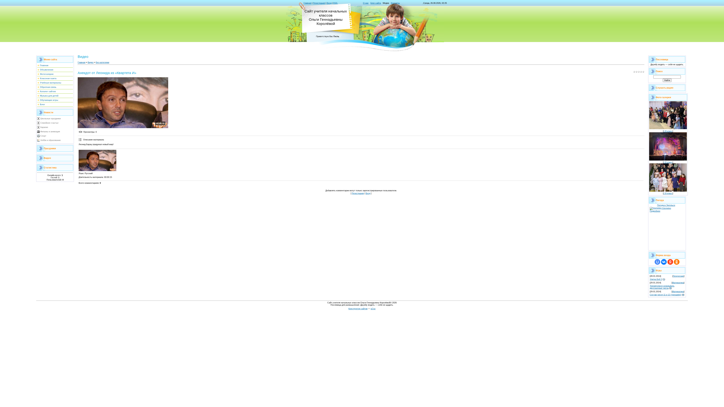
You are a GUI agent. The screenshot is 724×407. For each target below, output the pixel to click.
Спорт (43, 136)
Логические (678, 276)
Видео (91, 62)
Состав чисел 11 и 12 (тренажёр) (665, 295)
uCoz (373, 309)
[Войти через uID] (657, 262)
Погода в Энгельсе (666, 205)
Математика (678, 283)
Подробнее (655, 211)
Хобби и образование (50, 140)
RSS (335, 3)
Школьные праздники (50, 118)
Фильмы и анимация (50, 131)
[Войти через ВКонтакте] (664, 262)
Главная (307, 3)
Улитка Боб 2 (656, 279)
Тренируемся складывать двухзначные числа (662, 287)
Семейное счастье (49, 123)
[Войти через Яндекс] (670, 262)
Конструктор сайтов (357, 309)
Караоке (44, 127)
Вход (329, 3)
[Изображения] (97, 160)
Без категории (102, 62)
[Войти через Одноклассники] (677, 262)
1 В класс (668, 131)
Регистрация (319, 3)
